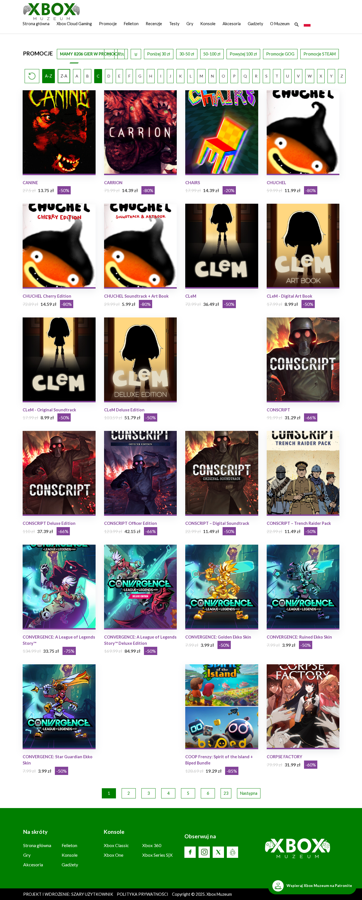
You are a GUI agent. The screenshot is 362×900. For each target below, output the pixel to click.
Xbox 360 (151, 845)
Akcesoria (232, 23)
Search (296, 24)
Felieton (131, 23)
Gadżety (255, 23)
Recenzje (154, 23)
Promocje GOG (280, 53)
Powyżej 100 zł (243, 53)
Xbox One (113, 855)
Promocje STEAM (319, 53)
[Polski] (307, 23)
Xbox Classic (116, 845)
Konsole (208, 23)
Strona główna (36, 23)
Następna (248, 793)
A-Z (48, 76)
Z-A (64, 76)
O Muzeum (280, 23)
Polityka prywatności (142, 894)
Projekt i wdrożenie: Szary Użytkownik (68, 894)
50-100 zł (212, 53)
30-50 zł (186, 53)
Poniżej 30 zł (158, 53)
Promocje (108, 23)
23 (226, 793)
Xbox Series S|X (157, 855)
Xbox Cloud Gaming (74, 23)
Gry (189, 23)
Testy (174, 23)
